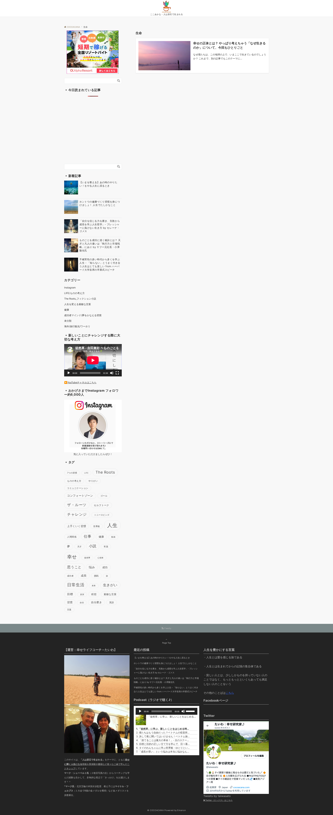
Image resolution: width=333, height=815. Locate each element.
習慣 (69, 602)
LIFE (86, 473)
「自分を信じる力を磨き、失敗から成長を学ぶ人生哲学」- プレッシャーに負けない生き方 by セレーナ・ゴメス (166, 670)
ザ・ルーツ (77, 504)
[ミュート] (111, 373)
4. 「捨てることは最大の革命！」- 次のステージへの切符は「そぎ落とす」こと (163, 740)
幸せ (72, 556)
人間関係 (71, 536)
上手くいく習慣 (76, 526)
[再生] (68, 373)
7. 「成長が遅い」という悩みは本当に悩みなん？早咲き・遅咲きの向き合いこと (163, 751)
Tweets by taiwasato (217, 796)
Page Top (166, 643)
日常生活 (75, 584)
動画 (113, 537)
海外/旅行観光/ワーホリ (77, 326)
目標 (70, 594)
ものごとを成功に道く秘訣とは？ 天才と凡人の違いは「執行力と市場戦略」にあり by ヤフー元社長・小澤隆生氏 (166, 680)
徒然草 (87, 558)
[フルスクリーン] (117, 373)
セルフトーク (101, 505)
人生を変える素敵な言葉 (77, 304)
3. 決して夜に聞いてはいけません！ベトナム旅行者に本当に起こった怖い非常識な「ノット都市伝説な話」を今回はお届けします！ (163, 736)
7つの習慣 (72, 472)
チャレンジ (77, 514)
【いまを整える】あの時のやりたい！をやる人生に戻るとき (162, 658)
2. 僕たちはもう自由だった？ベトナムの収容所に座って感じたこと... (163, 732)
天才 (79, 546)
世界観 (96, 526)
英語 (111, 602)
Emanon (181, 810)
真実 (82, 594)
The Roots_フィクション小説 (80, 298)
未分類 (67, 320)
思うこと (74, 567)
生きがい (110, 585)
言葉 (69, 609)
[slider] (191, 711)
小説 (93, 546)
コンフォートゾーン (80, 495)
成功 (105, 567)
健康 (66, 309)
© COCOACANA (155, 810)
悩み (92, 567)
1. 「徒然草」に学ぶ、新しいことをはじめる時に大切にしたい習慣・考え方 (163, 728)
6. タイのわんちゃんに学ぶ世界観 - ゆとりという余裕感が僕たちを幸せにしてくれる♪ (163, 747)
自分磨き (96, 602)
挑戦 (96, 575)
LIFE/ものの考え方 (74, 293)
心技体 (100, 558)
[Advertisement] (93, 134)
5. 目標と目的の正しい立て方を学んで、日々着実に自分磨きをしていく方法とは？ (163, 743)
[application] (93, 360)
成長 (84, 575)
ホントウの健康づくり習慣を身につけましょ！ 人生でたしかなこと (165, 663)
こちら (230, 692)
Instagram (70, 287)
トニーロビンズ (101, 515)
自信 (82, 603)
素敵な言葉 (110, 594)
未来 (94, 586)
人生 (112, 525)
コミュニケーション (77, 488)
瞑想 (93, 594)
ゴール (104, 495)
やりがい (93, 480)
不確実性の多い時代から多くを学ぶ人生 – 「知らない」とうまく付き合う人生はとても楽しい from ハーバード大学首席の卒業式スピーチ (166, 689)
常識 (106, 546)
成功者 (70, 575)
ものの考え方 (74, 480)
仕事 (87, 536)
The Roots (105, 472)
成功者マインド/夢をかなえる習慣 (82, 315)
